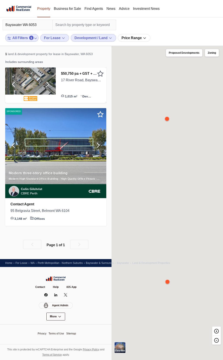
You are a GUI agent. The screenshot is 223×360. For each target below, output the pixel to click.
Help (56, 287)
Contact (40, 287)
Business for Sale (67, 8)
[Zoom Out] (216, 340)
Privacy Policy (91, 349)
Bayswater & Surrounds (100, 263)
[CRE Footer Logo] (56, 278)
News (110, 8)
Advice (124, 8)
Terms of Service (52, 354)
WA (32, 263)
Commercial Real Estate (18, 8)
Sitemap (71, 333)
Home (8, 263)
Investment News (146, 8)
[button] (13, 85)
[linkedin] (56, 295)
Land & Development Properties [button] (151, 263)
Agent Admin (60, 305)
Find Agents (93, 8)
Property (43, 8)
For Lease (21, 263)
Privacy (42, 333)
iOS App (71, 287)
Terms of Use (56, 333)
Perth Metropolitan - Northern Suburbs (60, 263)
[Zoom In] (216, 331)
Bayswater (123, 263)
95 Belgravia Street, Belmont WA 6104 (39, 211)
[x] (66, 295)
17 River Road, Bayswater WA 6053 (81, 80)
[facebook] (46, 295)
